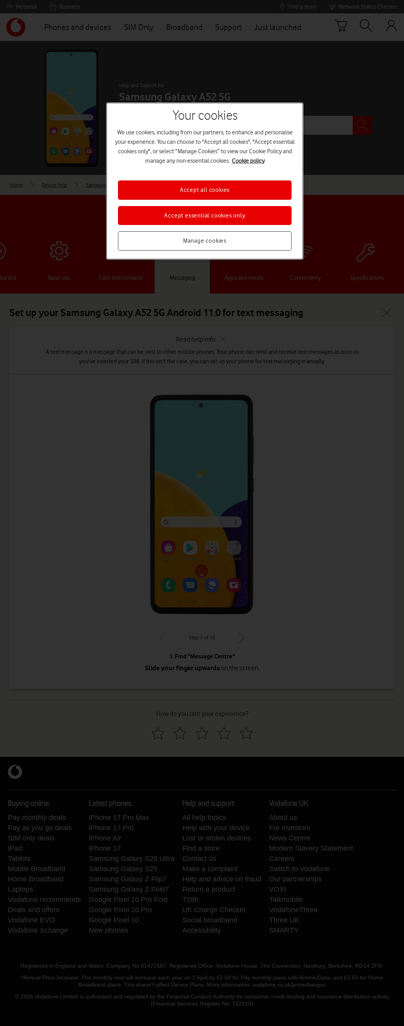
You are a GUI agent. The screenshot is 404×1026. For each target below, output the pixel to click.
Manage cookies (204, 240)
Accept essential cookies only (204, 215)
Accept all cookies (205, 189)
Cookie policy (248, 160)
